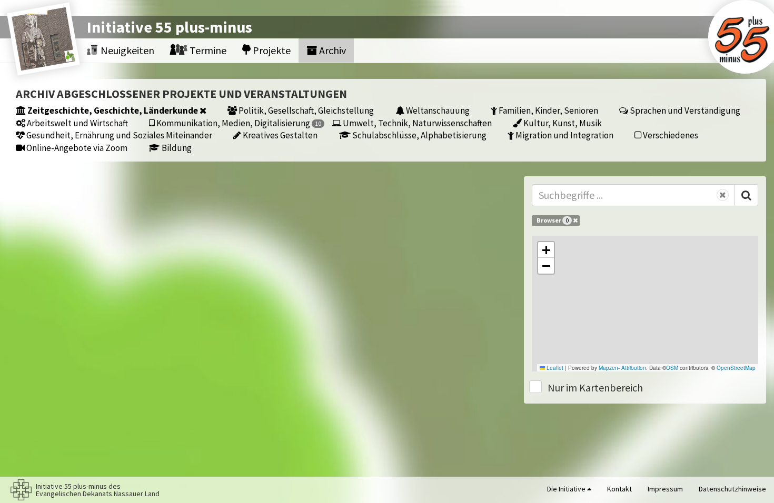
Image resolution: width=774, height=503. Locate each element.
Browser (553, 220)
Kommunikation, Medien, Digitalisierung (238, 122)
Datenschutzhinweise (732, 489)
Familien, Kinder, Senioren (547, 110)
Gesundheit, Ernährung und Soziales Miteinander (118, 134)
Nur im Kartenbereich (595, 387)
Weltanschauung (437, 110)
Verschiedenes (669, 134)
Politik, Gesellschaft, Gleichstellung (305, 110)
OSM (672, 367)
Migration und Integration (563, 134)
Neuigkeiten (126, 50)
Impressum (665, 489)
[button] (546, 250)
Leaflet (554, 367)
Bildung (176, 147)
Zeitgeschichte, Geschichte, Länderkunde (113, 110)
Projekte (271, 50)
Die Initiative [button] (567, 489)
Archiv (331, 50)
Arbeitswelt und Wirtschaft (76, 122)
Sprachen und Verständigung (684, 110)
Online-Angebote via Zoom (76, 147)
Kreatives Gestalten (279, 134)
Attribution (633, 367)
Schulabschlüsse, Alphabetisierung (419, 134)
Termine (206, 50)
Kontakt (619, 489)
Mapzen (608, 367)
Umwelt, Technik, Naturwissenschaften (416, 122)
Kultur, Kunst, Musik (562, 122)
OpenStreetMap (736, 367)
